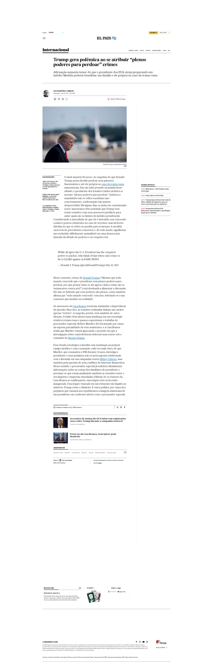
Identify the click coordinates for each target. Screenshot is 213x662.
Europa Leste (111, 452)
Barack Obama (76, 337)
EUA (169, 50)
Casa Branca (79, 306)
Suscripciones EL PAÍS (100, 657)
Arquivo (90, 588)
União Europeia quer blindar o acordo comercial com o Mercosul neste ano (51, 197)
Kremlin (67, 452)
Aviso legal (64, 657)
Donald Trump (91, 277)
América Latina (133, 50)
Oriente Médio (156, 50)
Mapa (92, 657)
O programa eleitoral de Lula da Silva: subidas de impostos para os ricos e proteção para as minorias (156, 202)
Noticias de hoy (133, 657)
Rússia (91, 452)
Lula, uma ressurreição (155, 195)
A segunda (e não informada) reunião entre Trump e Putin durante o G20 (50, 208)
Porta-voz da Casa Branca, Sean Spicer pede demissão (93, 435)
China (164, 50)
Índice (126, 657)
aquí (100, 463)
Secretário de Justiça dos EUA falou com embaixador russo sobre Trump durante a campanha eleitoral (98, 420)
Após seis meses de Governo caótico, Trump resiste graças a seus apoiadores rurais (51, 185)
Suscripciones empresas (114, 657)
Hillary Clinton (108, 359)
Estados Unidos (100, 452)
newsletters (49, 588)
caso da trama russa (113, 184)
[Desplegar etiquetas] (125, 452)
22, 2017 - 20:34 (68, 93)
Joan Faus (73, 424)
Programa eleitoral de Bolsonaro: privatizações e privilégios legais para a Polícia (155, 211)
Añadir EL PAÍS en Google (117, 99)
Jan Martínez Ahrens (63, 91)
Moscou (84, 452)
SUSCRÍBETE (153, 32)
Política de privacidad (83, 657)
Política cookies (72, 657)
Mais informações (59, 463)
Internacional (55, 50)
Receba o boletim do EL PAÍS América (69, 407)
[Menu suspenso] (44, 38)
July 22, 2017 (112, 265)
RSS (123, 657)
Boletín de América (52, 593)
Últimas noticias (148, 185)
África (142, 50)
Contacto (45, 657)
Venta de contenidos (54, 657)
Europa (148, 50)
